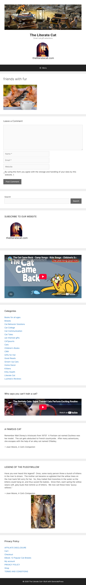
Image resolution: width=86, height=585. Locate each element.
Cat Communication (13, 331)
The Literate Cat (43, 35)
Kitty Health (9, 372)
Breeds (7, 321)
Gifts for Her (10, 355)
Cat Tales (8, 334)
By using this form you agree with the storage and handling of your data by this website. (40, 173)
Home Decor (10, 365)
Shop (6, 568)
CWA (6, 351)
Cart (6, 551)
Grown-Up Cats (11, 362)
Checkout (8, 554)
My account (9, 561)
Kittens (7, 368)
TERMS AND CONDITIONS (16, 571)
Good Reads (10, 358)
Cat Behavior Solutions (14, 324)
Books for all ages (12, 317)
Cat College (9, 328)
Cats (6, 345)
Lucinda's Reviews (12, 379)
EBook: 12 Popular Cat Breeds (17, 558)
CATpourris (9, 341)
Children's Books (11, 348)
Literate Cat (9, 375)
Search (7, 197)
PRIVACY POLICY (12, 565)
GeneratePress (57, 581)
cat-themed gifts (12, 338)
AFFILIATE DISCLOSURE (15, 548)
